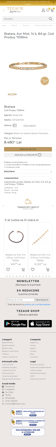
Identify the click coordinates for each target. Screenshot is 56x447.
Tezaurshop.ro (6, 25)
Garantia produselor (10, 376)
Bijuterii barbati (8, 345)
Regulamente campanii (11, 379)
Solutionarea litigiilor (38, 373)
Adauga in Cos (28, 149)
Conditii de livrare (9, 370)
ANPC (32, 376)
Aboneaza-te (42, 300)
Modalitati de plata (9, 367)
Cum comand (7, 364)
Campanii (34, 357)
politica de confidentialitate (37, 304)
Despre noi (34, 342)
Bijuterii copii (7, 348)
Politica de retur (8, 373)
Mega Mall (17, 115)
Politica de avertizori (38, 379)
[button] (28, 171)
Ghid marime (29, 125)
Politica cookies (36, 370)
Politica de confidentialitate (40, 367)
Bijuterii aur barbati (30, 25)
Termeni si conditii (37, 364)
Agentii (33, 348)
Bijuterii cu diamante (10, 351)
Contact (33, 351)
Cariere (33, 345)
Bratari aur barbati (18, 25)
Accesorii (5, 354)
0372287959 (18, 120)
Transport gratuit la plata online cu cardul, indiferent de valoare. (28, 3)
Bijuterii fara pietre (39, 133)
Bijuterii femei (7, 342)
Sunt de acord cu (28, 304)
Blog (32, 354)
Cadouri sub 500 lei (9, 357)
